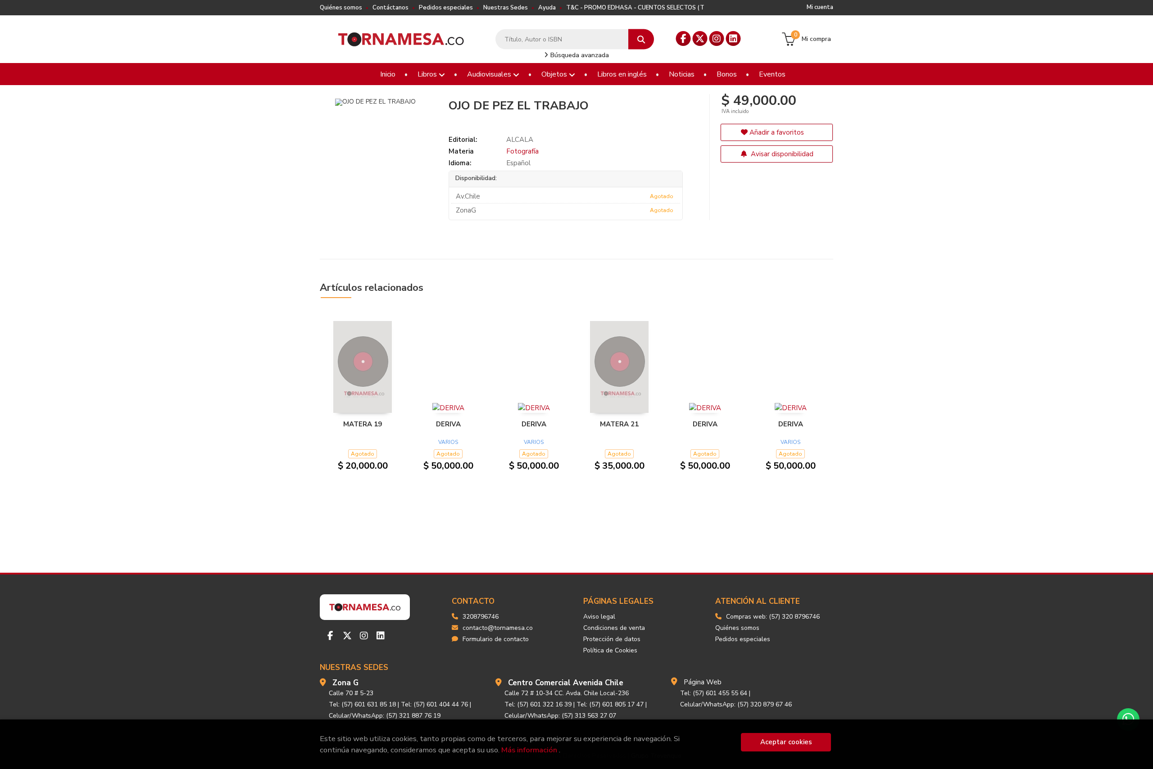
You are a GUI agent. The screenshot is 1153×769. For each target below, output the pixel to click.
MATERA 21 (619, 424)
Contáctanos (390, 8)
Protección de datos (611, 639)
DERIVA (448, 424)
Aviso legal (599, 616)
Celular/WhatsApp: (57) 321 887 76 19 (384, 715)
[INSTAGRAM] (716, 38)
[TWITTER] (700, 38)
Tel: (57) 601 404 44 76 (434, 704)
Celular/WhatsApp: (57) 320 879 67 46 (736, 704)
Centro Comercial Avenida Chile (565, 683)
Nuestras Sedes (505, 8)
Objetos (555, 74)
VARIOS (448, 442)
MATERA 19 (362, 424)
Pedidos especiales (446, 8)
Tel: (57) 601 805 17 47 (610, 704)
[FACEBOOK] (683, 38)
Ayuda (547, 8)
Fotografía (522, 151)
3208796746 (481, 616)
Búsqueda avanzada (579, 55)
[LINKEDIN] (733, 38)
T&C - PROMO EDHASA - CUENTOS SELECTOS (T (635, 8)
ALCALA (519, 139)
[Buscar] (641, 39)
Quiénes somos (341, 8)
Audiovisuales (490, 74)
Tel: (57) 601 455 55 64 (713, 693)
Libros (428, 74)
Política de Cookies (610, 650)
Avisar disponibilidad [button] (781, 153)
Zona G (345, 683)
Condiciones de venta (614, 628)
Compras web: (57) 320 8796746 (773, 616)
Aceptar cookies (786, 741)
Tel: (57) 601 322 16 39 (538, 704)
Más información (529, 750)
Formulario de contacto (496, 639)
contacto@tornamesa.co (498, 628)
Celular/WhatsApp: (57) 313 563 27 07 (560, 715)
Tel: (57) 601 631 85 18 (362, 704)
